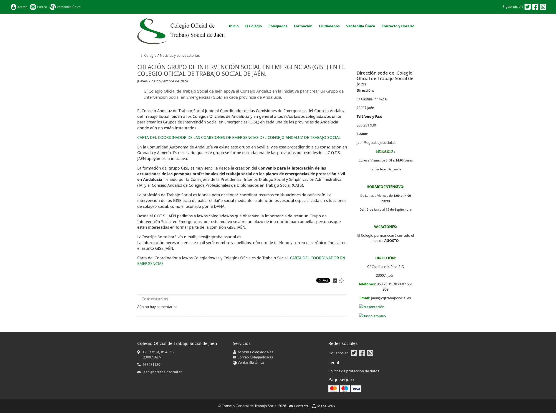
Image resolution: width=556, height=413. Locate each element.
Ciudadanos (329, 26)
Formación (303, 26)
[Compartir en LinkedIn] (335, 280)
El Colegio (253, 26)
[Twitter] (528, 7)
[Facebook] (535, 7)
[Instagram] (543, 7)
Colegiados (277, 26)
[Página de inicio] (181, 30)
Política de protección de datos (353, 371)
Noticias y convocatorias (180, 55)
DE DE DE (239, 137)
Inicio (234, 26)
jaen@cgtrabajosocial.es (162, 372)
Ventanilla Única (69, 7)
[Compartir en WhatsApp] (341, 280)
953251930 (151, 364)
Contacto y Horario (398, 26)
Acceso (22, 7)
